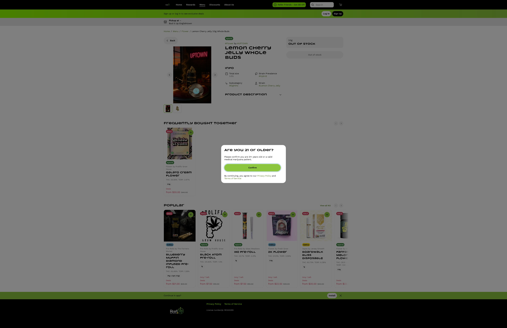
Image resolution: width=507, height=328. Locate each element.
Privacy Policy (264, 176)
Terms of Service (232, 178)
